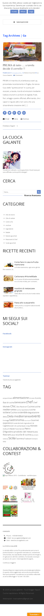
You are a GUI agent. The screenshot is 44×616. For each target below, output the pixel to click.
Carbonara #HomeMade (25, 276)
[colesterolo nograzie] (28, 489)
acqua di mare (7, 398)
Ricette (35, 432)
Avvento (38, 398)
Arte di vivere (10, 215)
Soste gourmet (11, 243)
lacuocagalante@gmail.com (21, 538)
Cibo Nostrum (21, 406)
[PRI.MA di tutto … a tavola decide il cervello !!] (22, 52)
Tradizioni (28, 438)
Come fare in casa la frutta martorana (26, 263)
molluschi (6, 429)
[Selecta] (27, 501)
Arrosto (31, 398)
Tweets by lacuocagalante (12, 380)
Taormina (20, 438)
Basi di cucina (8, 402)
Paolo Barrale (19, 429)
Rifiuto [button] (23, 11)
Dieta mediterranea (19, 416)
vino (4, 441)
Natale (8, 232)
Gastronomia (16, 420)
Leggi (31, 11)
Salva (16, 119)
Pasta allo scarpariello (24, 302)
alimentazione (21, 398)
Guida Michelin (18, 423)
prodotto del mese (23, 431)
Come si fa (9, 222)
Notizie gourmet (29, 73)
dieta (5, 416)
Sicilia (11, 438)
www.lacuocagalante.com (19, 540)
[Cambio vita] (10, 501)
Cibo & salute (10, 218)
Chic (13, 406)
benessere (20, 402)
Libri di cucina (16, 426)
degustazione (33, 412)
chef (29, 402)
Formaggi (6, 420)
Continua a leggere (9, 126)
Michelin (33, 425)
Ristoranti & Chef (11, 239)
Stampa (25, 119)
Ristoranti (7, 434)
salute (13, 435)
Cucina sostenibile (19, 412)
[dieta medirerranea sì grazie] (10, 516)
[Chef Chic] (9, 473)
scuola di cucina (23, 434)
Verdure (35, 439)
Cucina (30, 406)
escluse (8, 225)
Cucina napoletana (22, 410)
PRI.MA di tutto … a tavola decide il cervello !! (18, 66)
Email (7, 119)
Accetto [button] (14, 11)
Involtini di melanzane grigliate (24, 289)
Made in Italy (25, 426)
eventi (35, 416)
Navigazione (22, 22)
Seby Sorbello (34, 435)
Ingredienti (9, 229)
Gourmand (27, 420)
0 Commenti (18, 75)
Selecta (5, 439)
